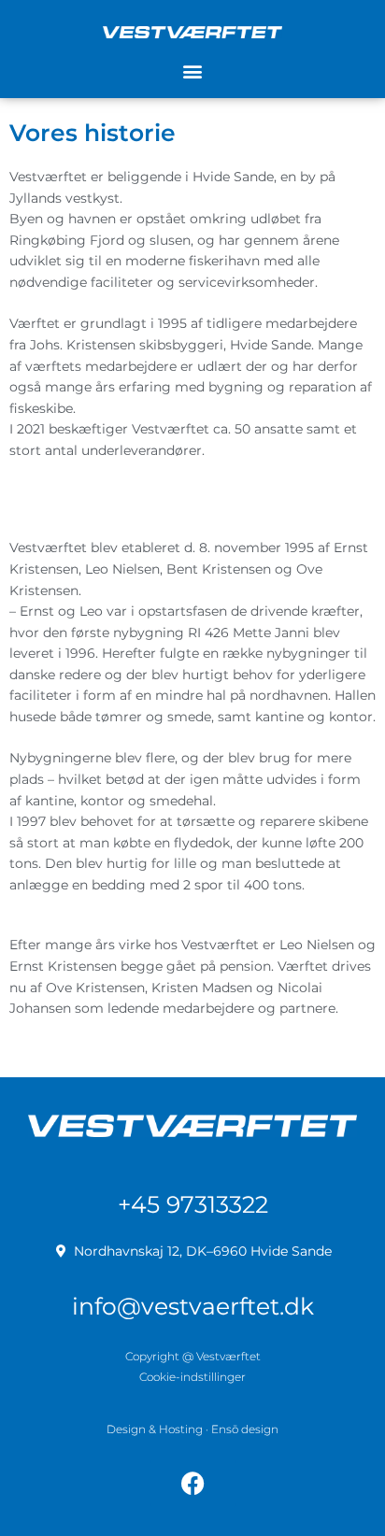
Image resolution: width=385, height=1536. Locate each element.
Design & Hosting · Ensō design (192, 1429)
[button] (193, 71)
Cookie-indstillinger (192, 1377)
